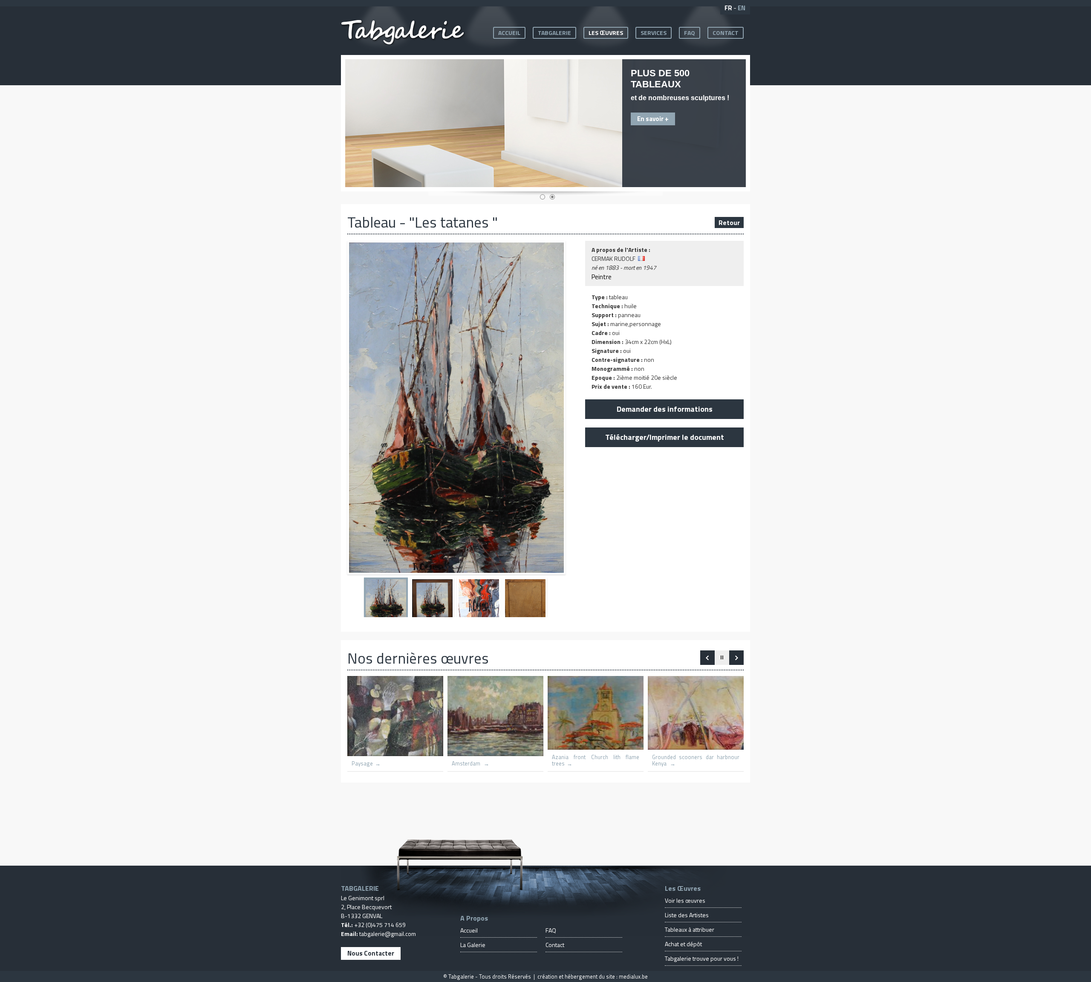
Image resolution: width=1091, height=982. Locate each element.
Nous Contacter (370, 953)
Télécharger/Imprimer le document (664, 437)
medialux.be (633, 976)
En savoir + (653, 119)
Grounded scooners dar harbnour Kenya (695, 760)
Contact (726, 32)
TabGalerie (554, 32)
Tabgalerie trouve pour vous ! (702, 958)
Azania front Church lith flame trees (595, 760)
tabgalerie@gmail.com (387, 933)
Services (654, 32)
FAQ (689, 32)
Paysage (362, 763)
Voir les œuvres (685, 900)
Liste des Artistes (687, 914)
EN (741, 8)
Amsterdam (467, 763)
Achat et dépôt (683, 943)
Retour (729, 222)
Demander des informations (665, 409)
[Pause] (722, 657)
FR (728, 8)
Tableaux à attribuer (689, 929)
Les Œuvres (606, 32)
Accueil (509, 32)
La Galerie (472, 944)
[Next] (707, 657)
